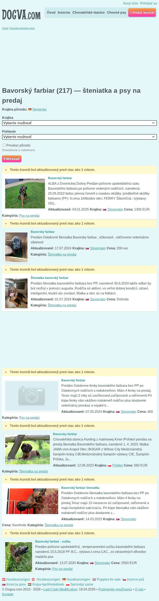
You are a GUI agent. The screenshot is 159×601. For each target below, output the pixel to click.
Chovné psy (116, 12)
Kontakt (7, 594)
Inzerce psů (135, 579)
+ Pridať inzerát (142, 12)
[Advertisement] (79, 58)
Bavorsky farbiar (43, 231)
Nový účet (130, 3)
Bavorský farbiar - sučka (52, 541)
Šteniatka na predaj (62, 254)
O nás (139, 589)
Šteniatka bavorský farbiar (50, 278)
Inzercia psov (16, 584)
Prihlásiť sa (148, 3)
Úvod (51, 12)
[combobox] (79, 123)
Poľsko (117, 465)
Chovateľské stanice (88, 12)
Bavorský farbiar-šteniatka (80, 487)
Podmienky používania (115, 589)
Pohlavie (9, 131)
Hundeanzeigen (18, 579)
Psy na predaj (29, 215)
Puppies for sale (108, 579)
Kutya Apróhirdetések (48, 584)
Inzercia (64, 12)
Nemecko (40, 109)
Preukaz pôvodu (18, 145)
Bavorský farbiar (60, 178)
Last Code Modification (60, 589)
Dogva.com (21, 14)
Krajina (8, 117)
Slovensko (115, 209)
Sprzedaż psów (81, 584)
